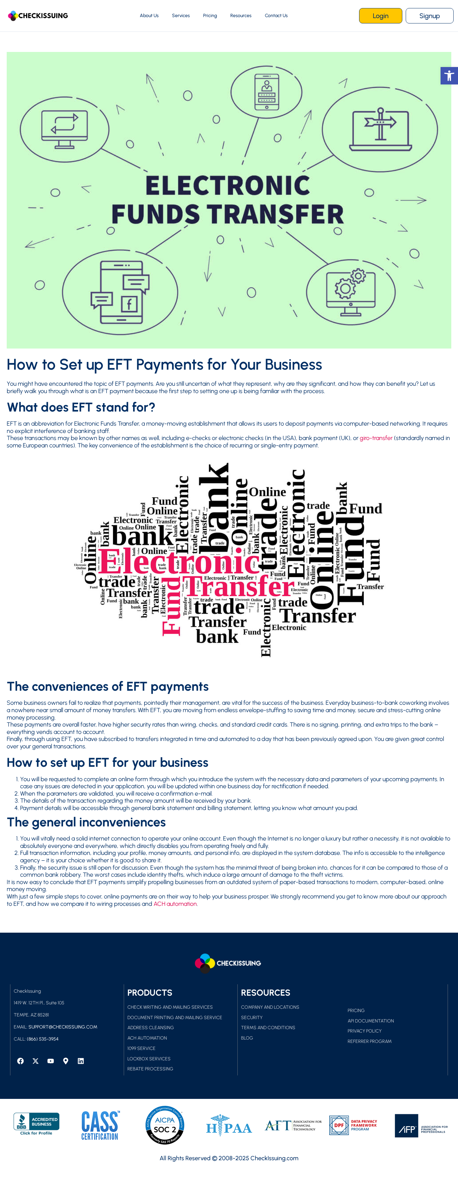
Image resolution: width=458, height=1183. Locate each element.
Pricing (210, 15)
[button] (449, 75)
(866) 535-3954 (43, 1039)
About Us (149, 15)
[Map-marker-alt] (65, 1061)
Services (181, 15)
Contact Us (276, 15)
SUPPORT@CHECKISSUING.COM (62, 1027)
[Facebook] (20, 1061)
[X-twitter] (35, 1061)
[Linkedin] (81, 1061)
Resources (240, 15)
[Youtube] (50, 1061)
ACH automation (175, 904)
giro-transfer (376, 438)
